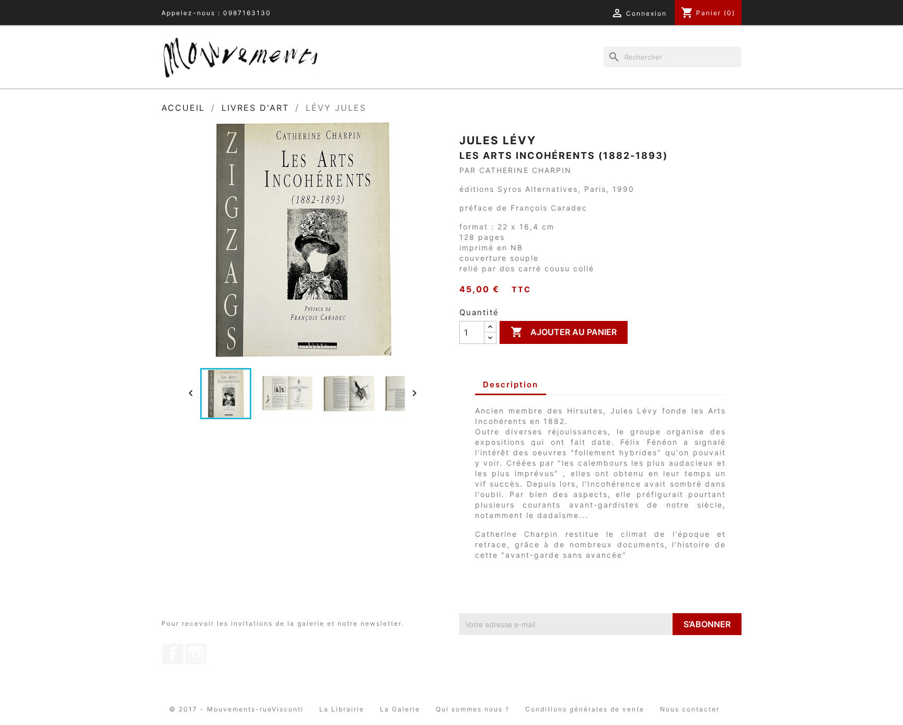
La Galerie (400, 709)
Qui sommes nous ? (473, 709)
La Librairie (341, 709)
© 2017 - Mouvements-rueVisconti (236, 709)
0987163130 (247, 13)
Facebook (173, 653)
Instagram (196, 653)
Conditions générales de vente (584, 709)
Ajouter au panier (564, 332)
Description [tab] (510, 384)
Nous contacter (690, 709)
